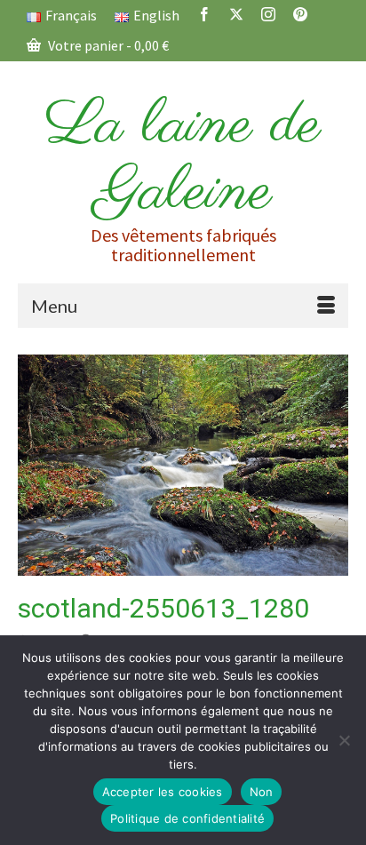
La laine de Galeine (183, 159)
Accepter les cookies (162, 792)
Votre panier (107, 45)
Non (262, 792)
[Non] (344, 740)
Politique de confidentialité (187, 818)
